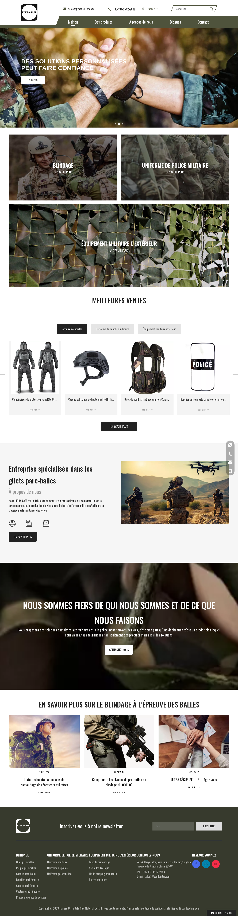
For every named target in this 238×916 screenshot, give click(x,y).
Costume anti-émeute (28, 891)
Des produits (104, 22)
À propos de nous (141, 22)
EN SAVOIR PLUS (62, 172)
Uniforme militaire (57, 862)
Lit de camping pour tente (103, 874)
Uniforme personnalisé (59, 874)
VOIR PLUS (33, 79)
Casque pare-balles (26, 874)
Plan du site (132, 908)
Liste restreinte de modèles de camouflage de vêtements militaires (44, 742)
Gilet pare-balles (25, 862)
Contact (203, 22)
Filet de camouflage (99, 862)
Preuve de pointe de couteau (31, 897)
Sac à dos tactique (99, 868)
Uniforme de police (57, 868)
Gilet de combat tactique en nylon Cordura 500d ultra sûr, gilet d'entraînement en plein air (61, 399)
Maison (73, 22)
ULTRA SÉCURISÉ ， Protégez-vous (194, 739)
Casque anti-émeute (27, 886)
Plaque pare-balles (26, 868)
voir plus (33, 409)
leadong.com (192, 908)
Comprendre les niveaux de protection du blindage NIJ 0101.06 (119, 742)
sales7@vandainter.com (157, 876)
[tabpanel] (44, 759)
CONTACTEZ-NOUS (119, 650)
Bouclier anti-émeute (27, 880)
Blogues (175, 22)
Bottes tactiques (98, 880)
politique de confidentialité (155, 908)
